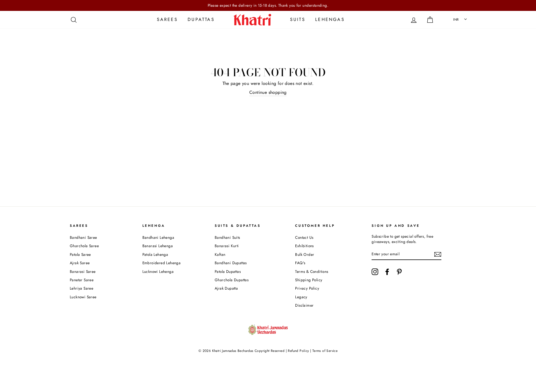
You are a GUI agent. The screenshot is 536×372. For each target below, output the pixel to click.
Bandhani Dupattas (231, 263)
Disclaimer (304, 305)
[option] (268, 5)
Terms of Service (325, 350)
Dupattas (201, 19)
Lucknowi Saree (83, 297)
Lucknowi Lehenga (158, 271)
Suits (297, 19)
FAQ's (300, 263)
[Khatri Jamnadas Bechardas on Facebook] (387, 271)
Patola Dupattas (228, 271)
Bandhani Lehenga (158, 237)
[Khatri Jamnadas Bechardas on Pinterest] (399, 271)
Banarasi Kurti (227, 246)
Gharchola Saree (84, 246)
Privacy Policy (307, 288)
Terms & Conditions (311, 271)
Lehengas (330, 19)
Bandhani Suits (227, 237)
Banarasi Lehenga (157, 246)
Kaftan (220, 254)
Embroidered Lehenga (161, 263)
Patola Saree (80, 254)
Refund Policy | (299, 350)
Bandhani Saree (83, 237)
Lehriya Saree (81, 288)
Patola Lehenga (155, 254)
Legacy (301, 297)
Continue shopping (268, 92)
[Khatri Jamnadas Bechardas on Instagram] (375, 271)
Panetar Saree (82, 280)
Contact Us (304, 237)
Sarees (167, 19)
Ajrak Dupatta (226, 288)
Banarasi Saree (83, 271)
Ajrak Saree (80, 263)
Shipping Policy (308, 280)
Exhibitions (304, 246)
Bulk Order (304, 254)
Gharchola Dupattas (231, 280)
